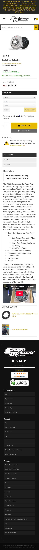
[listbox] (19, 97)
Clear (6, 110)
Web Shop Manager (28, 547)
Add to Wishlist (25, 131)
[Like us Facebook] (13, 361)
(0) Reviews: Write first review (11, 64)
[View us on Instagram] (17, 361)
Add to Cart (25, 125)
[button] (19, 27)
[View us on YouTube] (20, 361)
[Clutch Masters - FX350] (19, 42)
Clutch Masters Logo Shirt (19, 329)
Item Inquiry (7, 137)
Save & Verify (30, 110)
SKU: (3, 66)
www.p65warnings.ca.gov (17, 145)
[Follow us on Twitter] (25, 361)
